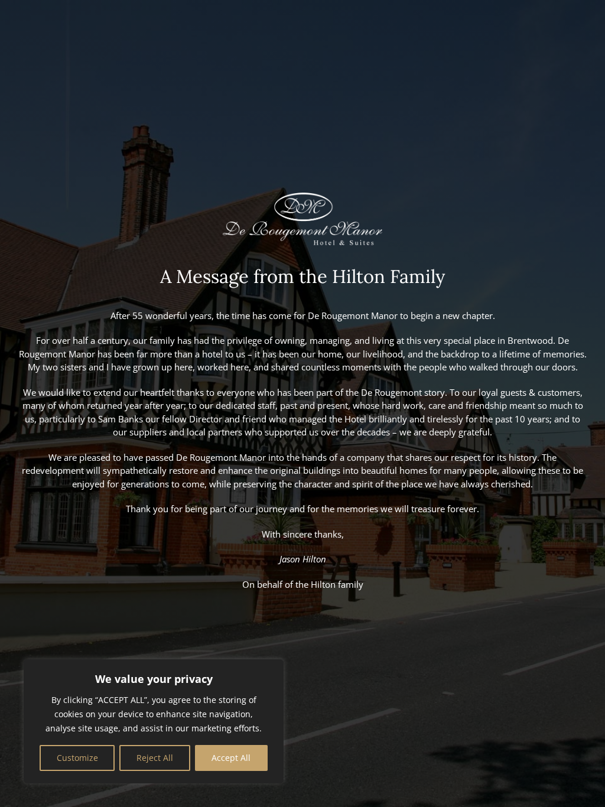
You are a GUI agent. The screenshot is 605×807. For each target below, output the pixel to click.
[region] (154, 721)
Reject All (154, 757)
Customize (77, 757)
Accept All (231, 757)
